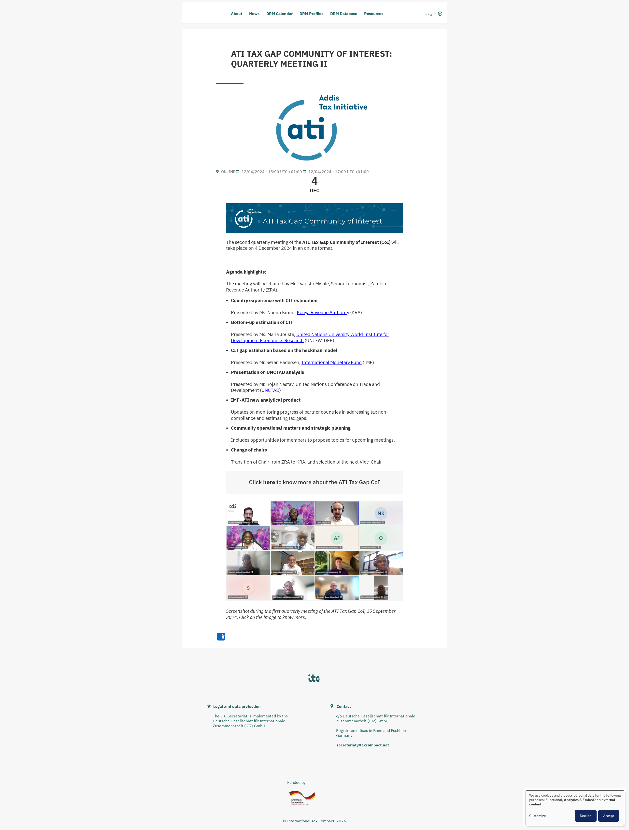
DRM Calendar (279, 13)
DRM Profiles (311, 13)
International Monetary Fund (331, 362)
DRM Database (343, 13)
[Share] (221, 637)
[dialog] (575, 808)
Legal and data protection (237, 706)
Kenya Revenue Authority (323, 312)
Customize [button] (537, 816)
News (254, 13)
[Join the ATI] (433, 19)
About (236, 13)
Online (228, 171)
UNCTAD (270, 390)
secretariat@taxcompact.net (363, 745)
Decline (586, 816)
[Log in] (433, 13)
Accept (608, 816)
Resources (373, 13)
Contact (344, 706)
